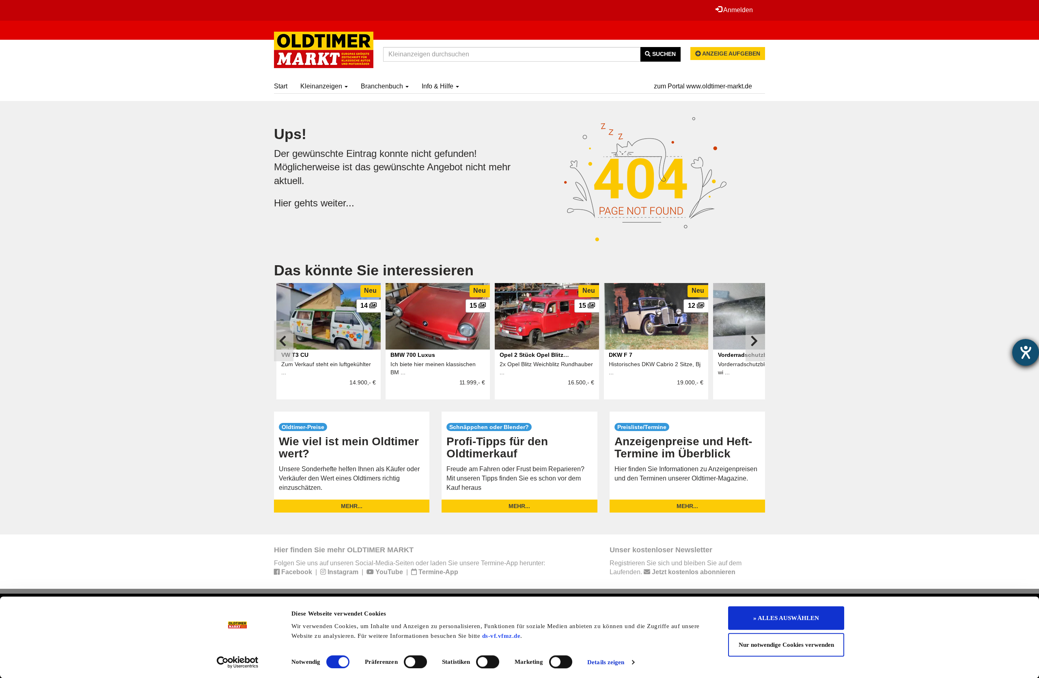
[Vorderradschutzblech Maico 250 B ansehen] (765, 316)
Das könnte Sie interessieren (374, 270)
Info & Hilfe (438, 86)
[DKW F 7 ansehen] (656, 316)
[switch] (415, 661)
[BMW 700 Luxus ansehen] (438, 316)
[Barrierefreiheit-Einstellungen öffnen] (1025, 352)
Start (280, 86)
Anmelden (737, 9)
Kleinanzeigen (322, 86)
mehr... (351, 506)
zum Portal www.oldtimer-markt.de (703, 86)
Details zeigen (605, 662)
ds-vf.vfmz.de (501, 636)
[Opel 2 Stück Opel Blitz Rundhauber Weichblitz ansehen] (547, 316)
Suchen (663, 54)
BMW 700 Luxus (412, 355)
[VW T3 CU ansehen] (328, 316)
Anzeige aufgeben (730, 53)
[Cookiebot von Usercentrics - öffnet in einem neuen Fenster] (237, 662)
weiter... (337, 202)
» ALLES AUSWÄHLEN (786, 618)
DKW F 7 (620, 355)
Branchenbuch (383, 86)
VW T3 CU (294, 355)
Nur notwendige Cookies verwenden (786, 645)
